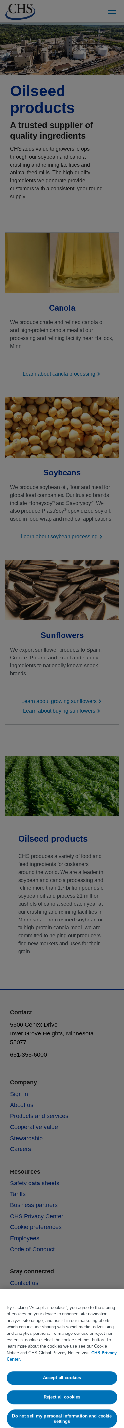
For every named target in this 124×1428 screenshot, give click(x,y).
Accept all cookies (62, 1377)
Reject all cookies (62, 1396)
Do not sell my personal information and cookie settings (62, 1418)
